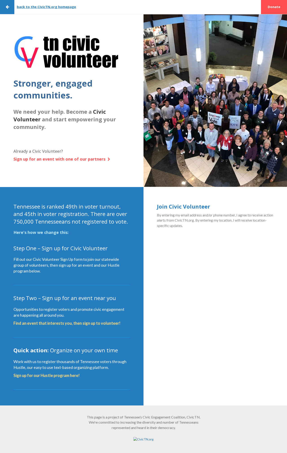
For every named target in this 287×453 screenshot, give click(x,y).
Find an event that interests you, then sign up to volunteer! (66, 323)
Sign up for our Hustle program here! (46, 375)
